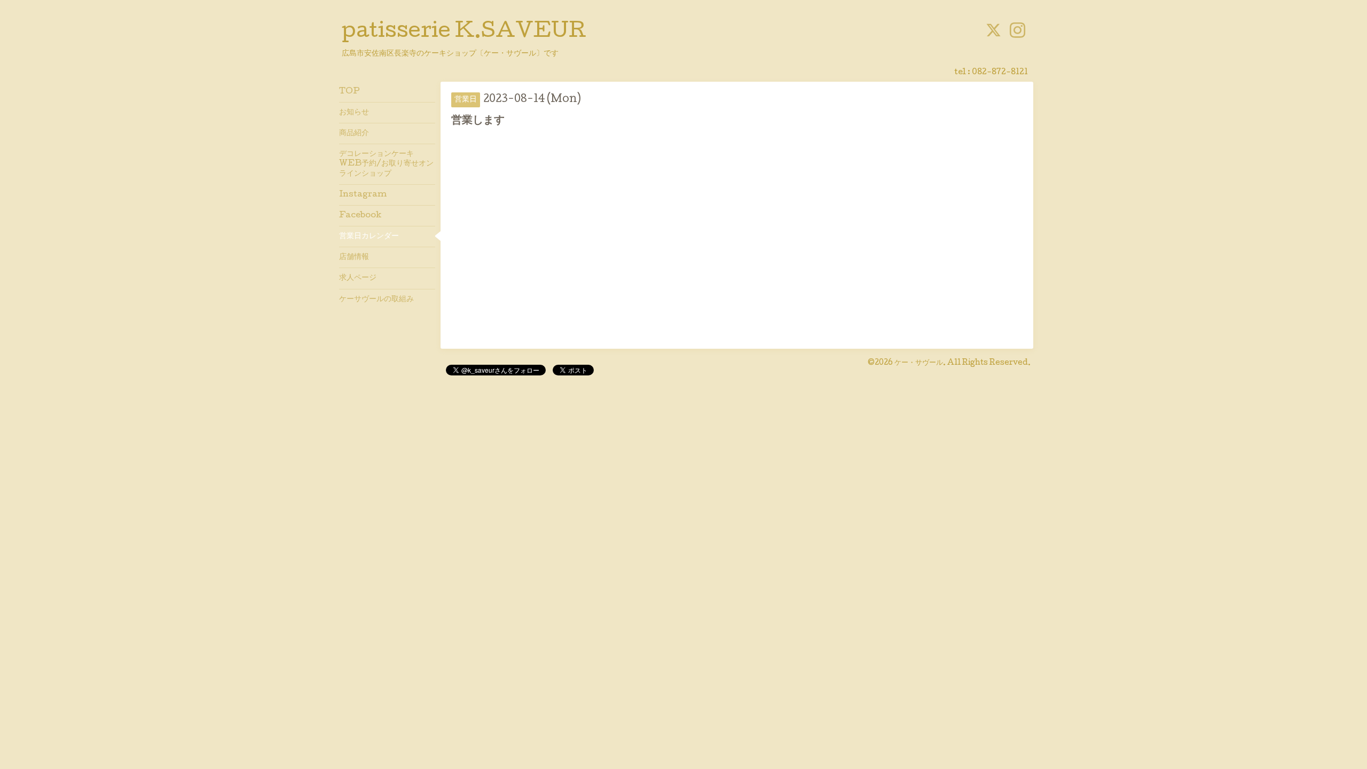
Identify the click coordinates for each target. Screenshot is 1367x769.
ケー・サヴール (918, 363)
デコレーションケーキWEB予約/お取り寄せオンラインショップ (386, 164)
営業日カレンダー (369, 236)
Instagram (363, 195)
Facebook (360, 215)
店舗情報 (354, 257)
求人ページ (357, 278)
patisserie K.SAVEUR (464, 32)
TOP (349, 92)
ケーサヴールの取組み (376, 299)
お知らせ (354, 112)
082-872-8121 (1000, 72)
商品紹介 (354, 133)
